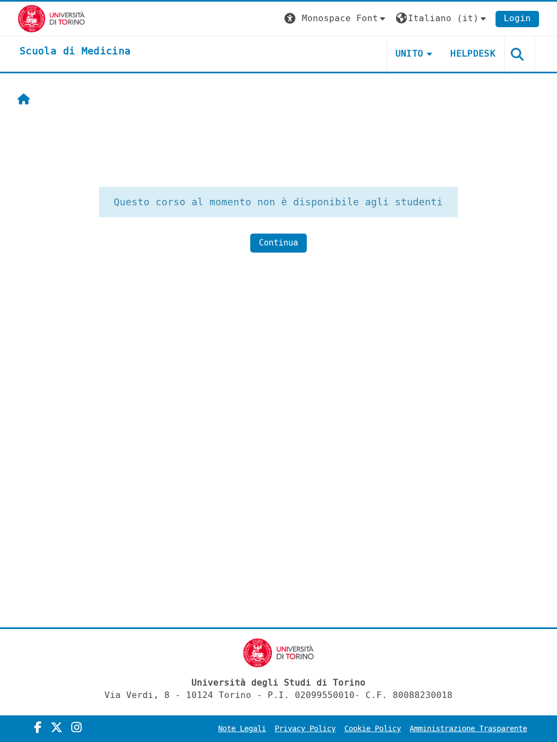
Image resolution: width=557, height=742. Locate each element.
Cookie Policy (372, 728)
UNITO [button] (409, 53)
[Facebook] (38, 728)
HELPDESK (473, 53)
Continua (278, 243)
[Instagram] (76, 728)
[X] (56, 728)
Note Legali (242, 728)
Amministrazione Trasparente (468, 728)
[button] (336, 18)
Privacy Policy (305, 728)
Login (517, 18)
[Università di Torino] (51, 18)
